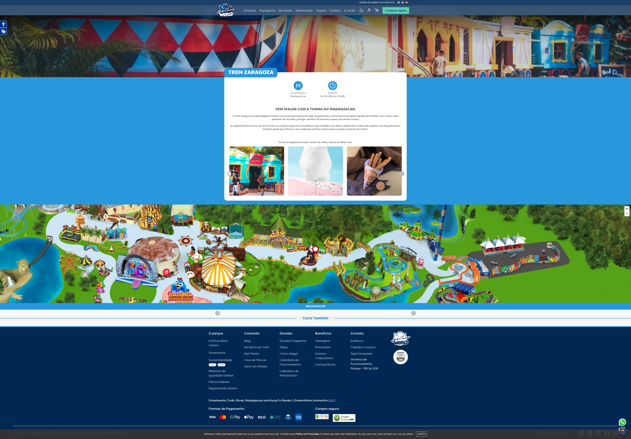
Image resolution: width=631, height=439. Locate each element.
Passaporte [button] (267, 10)
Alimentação (304, 10)
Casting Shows (325, 364)
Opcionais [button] (285, 10)
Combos (335, 10)
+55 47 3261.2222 (387, 2)
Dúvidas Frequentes (293, 340)
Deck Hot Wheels (255, 366)
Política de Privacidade (307, 434)
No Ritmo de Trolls (256, 347)
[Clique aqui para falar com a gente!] (622, 422)
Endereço (357, 340)
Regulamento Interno (223, 388)
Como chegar (289, 353)
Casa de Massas (255, 360)
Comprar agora (396, 10)
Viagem (321, 10)
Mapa (284, 347)
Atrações (250, 10)
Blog (247, 340)
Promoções (323, 347)
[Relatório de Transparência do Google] (322, 418)
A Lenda (349, 10)
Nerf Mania (251, 353)
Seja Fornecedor (362, 353)
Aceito (422, 434)
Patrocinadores (219, 382)
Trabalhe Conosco (363, 347)
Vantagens (322, 340)
